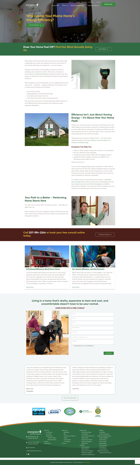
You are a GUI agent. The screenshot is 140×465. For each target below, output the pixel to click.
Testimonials (84, 2)
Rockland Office (52, 439)
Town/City (75, 332)
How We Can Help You (70, 436)
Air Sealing (102, 432)
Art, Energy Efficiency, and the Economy (88, 269)
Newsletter (66, 432)
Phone (74, 318)
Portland (38, 74)
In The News (67, 441)
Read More (30, 287)
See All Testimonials (70, 398)
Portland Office (52, 437)
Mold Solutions (103, 445)
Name (74, 313)
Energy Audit (55, 5)
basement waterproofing (79, 142)
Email (73, 322)
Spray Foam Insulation (87, 451)
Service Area (49, 436)
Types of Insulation (104, 434)
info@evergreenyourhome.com (33, 450)
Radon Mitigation (103, 437)
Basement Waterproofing (77, 5)
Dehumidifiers (102, 443)
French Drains (103, 441)
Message (74, 340)
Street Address (76, 327)
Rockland (45, 74)
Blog (65, 434)
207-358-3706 (31, 447)
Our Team (48, 434)
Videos (65, 437)
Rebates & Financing (93, 5)
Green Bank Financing (105, 452)
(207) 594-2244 (108, 4)
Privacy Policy (87, 462)
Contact (98, 2)
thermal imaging (95, 184)
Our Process (49, 432)
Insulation (65, 5)
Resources (90, 2)
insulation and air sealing (98, 140)
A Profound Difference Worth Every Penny (43, 269)
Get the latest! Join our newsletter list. (84, 345)
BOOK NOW (108, 353)
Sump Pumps (102, 439)
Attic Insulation (85, 447)
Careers (78, 2)
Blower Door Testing (87, 439)
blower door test (80, 184)
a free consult (79, 171)
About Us (71, 2)
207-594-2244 (37, 232)
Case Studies (67, 439)
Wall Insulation (85, 449)
